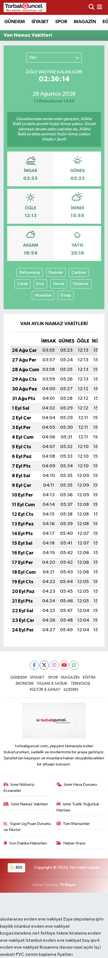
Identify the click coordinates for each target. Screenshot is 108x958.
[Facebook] (34, 665)
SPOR (61, 21)
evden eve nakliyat (19, 947)
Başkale (56, 272)
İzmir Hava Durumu (80, 784)
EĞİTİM (89, 677)
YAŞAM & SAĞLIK (52, 683)
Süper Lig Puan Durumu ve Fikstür (27, 827)
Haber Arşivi (74, 843)
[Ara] (91, 7)
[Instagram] (54, 665)
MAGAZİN (85, 21)
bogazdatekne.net (20, 933)
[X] (44, 665)
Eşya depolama (79, 919)
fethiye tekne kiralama (63, 933)
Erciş (40, 284)
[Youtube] (64, 665)
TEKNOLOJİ (80, 683)
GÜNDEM (14, 21)
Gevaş (59, 284)
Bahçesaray (29, 272)
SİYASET (40, 21)
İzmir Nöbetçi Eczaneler (19, 787)
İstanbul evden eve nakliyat (53, 940)
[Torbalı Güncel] (25, 7)
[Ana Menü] (99, 7)
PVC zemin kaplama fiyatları (44, 954)
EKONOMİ (25, 683)
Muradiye (43, 295)
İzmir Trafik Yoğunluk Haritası (77, 807)
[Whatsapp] (74, 665)
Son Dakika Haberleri (28, 843)
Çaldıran (78, 272)
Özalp (65, 295)
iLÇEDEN (71, 689)
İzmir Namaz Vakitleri (29, 804)
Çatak (22, 284)
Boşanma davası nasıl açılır (66, 947)
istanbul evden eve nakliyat (42, 926)
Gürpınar (81, 284)
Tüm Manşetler (76, 824)
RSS (18, 867)
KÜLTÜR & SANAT (45, 689)
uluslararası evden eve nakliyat (31, 919)
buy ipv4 (91, 940)
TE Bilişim (68, 885)
